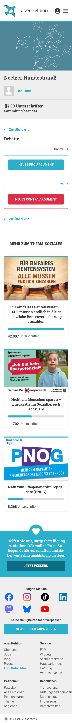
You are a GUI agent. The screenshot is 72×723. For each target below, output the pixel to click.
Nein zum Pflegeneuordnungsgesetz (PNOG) (36, 489)
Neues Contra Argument (36, 199)
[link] (65, 11)
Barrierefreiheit (50, 706)
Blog (7, 659)
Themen (10, 701)
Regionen (10, 706)
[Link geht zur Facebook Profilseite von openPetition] (9, 597)
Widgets (45, 654)
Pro (61, 184)
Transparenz (49, 687)
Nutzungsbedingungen (56, 692)
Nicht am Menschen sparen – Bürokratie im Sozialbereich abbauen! (36, 404)
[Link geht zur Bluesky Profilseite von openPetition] (27, 609)
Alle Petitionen (14, 692)
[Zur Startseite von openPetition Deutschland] (26, 10)
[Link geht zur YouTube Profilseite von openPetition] (45, 609)
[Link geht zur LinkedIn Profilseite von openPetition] (63, 597)
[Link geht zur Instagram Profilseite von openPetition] (27, 597)
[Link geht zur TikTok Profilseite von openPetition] (45, 597)
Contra (59, 149)
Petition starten (14, 697)
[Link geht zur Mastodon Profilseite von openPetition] (9, 609)
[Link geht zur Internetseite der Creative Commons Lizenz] (6, 719)
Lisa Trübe (24, 91)
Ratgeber (10, 687)
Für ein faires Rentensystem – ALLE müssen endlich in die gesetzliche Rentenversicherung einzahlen (36, 314)
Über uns (10, 650)
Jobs (7, 654)
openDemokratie (51, 659)
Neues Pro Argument (36, 165)
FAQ (43, 650)
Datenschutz (49, 697)
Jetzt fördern (36, 566)
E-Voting (46, 668)
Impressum (48, 701)
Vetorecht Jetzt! (51, 673)
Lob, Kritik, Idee (15, 668)
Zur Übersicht (19, 130)
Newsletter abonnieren (36, 629)
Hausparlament (51, 664)
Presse (8, 664)
